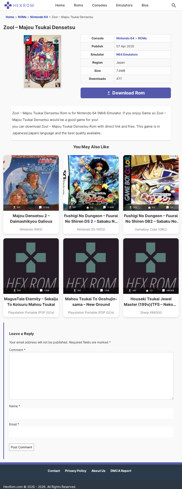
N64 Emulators (127, 54)
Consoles (99, 5)
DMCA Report (121, 471)
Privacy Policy (75, 471)
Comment (17, 350)
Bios (145, 5)
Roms (78, 5)
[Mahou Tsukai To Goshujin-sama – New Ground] (91, 277)
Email (14, 424)
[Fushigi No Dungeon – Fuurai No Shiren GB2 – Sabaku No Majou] (151, 194)
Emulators (124, 5)
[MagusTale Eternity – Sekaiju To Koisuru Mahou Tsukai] (31, 277)
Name (14, 406)
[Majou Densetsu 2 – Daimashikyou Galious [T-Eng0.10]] (31, 194)
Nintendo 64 (39, 17)
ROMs (22, 17)
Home (60, 5)
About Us (98, 471)
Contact (54, 471)
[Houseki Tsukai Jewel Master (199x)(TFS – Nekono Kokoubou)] (151, 277)
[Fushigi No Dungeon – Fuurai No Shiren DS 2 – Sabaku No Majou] (91, 194)
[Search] (174, 5)
